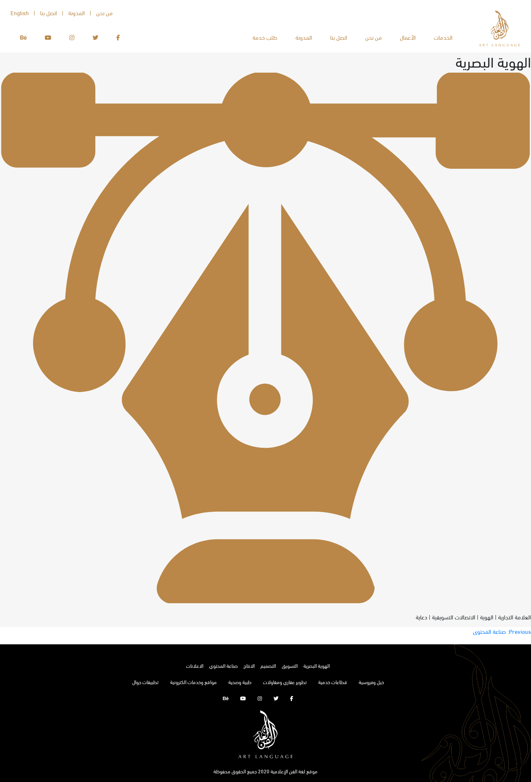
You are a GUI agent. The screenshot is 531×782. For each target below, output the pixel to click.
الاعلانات (194, 665)
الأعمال (408, 37)
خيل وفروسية (371, 682)
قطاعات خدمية (332, 682)
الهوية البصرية (316, 665)
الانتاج (249, 665)
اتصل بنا (338, 37)
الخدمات (443, 37)
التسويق (290, 665)
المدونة (303, 37)
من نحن (373, 37)
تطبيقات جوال (145, 682)
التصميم (268, 665)
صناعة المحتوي (223, 665)
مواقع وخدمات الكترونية (193, 682)
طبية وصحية (239, 682)
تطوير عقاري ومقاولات (285, 682)
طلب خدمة (264, 37)
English (19, 12)
